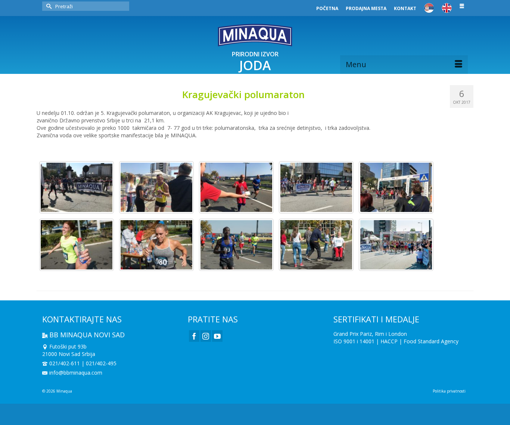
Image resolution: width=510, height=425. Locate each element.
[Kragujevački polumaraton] (76, 187)
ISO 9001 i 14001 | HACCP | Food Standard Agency (395, 341)
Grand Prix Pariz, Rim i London (370, 333)
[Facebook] (194, 336)
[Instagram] (205, 336)
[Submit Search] (47, 6)
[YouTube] (217, 336)
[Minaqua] (255, 35)
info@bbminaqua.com (75, 372)
